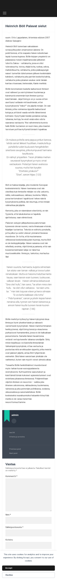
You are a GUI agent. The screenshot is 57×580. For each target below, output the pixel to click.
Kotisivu (9, 540)
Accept (8, 568)
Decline (9, 575)
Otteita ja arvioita (17, 437)
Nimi (8, 515)
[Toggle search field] (52, 13)
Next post (13, 453)
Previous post (15, 449)
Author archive (14, 421)
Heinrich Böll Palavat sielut (25, 26)
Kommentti (11, 476)
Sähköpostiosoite (14, 527)
